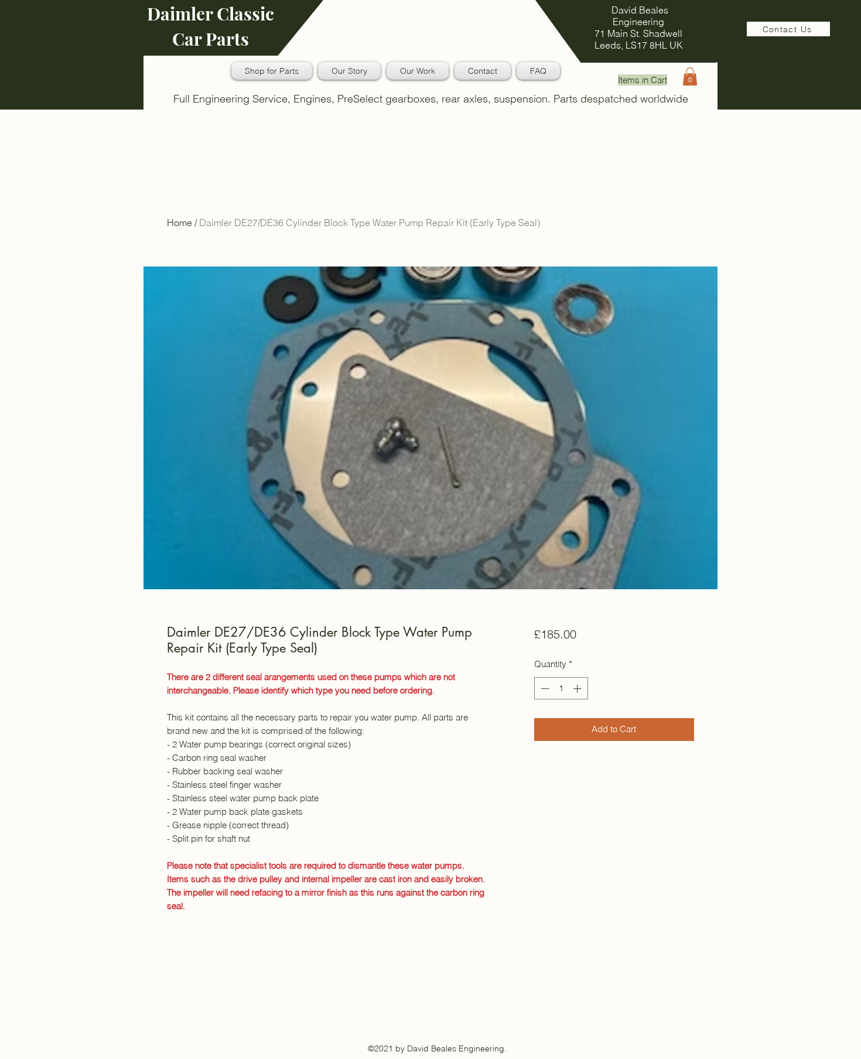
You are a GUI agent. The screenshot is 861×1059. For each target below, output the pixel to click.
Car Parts (210, 38)
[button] (690, 76)
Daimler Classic (210, 13)
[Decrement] (544, 688)
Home (179, 222)
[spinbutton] (560, 688)
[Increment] (578, 688)
